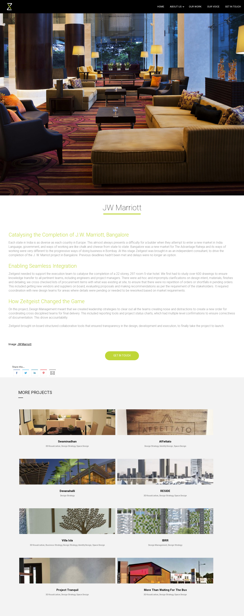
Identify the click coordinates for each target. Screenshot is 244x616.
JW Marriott (24, 344)
